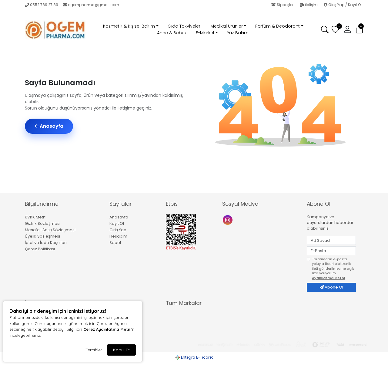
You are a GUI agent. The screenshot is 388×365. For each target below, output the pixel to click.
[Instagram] (228, 219)
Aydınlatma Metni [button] (328, 277)
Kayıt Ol (116, 223)
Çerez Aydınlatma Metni (107, 329)
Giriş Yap (117, 230)
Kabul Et (121, 350)
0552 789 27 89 (44, 4)
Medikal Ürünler (226, 26)
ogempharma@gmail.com (93, 4)
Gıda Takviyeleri (184, 26)
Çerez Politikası (40, 249)
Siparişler (285, 4)
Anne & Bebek (172, 33)
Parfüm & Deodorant (277, 26)
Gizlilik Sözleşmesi (42, 223)
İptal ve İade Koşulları (46, 242)
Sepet (115, 242)
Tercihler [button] (93, 350)
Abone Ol (333, 287)
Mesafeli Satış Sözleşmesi (50, 230)
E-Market (205, 33)
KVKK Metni (35, 217)
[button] (359, 30)
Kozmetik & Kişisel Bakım (129, 26)
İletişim (311, 4)
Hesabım (118, 236)
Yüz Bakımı (238, 33)
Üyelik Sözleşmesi (42, 236)
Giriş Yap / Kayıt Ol (344, 4)
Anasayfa (50, 126)
